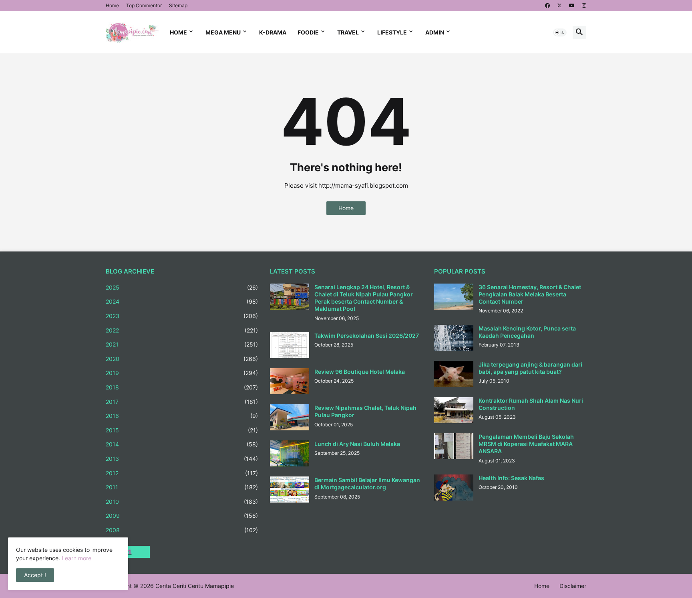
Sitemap (178, 5)
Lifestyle (392, 32)
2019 (182, 372)
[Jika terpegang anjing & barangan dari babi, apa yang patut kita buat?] (453, 374)
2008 (182, 530)
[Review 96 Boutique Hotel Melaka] (289, 381)
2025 (182, 287)
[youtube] (572, 5)
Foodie (308, 32)
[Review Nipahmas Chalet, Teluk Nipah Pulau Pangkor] (289, 417)
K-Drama (272, 32)
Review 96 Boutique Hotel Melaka (359, 371)
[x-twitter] (559, 5)
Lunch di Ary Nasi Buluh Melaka (357, 443)
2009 (182, 515)
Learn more (76, 558)
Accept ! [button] (35, 575)
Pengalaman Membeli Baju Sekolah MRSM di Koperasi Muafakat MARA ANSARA (526, 443)
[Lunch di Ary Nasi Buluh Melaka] (289, 453)
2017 (182, 401)
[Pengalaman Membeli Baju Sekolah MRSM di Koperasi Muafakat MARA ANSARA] (453, 446)
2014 (182, 444)
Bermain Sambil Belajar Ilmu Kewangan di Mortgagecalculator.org (367, 483)
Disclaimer (572, 585)
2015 (182, 430)
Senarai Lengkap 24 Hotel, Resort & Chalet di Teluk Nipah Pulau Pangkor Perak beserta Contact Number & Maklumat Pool (363, 298)
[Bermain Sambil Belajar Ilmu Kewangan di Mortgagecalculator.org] (289, 489)
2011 (182, 487)
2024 (182, 301)
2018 (182, 387)
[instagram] (584, 5)
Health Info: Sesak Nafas (511, 477)
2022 (182, 330)
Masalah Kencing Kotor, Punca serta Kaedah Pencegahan (527, 332)
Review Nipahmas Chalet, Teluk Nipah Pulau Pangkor (365, 411)
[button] (560, 32)
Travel (348, 32)
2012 (182, 473)
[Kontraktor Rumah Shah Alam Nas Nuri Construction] (453, 410)
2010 (182, 501)
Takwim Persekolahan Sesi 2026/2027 (366, 335)
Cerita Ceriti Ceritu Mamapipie (194, 585)
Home (112, 5)
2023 (182, 315)
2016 (182, 415)
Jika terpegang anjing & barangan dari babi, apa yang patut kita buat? (530, 368)
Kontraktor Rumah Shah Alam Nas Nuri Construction (531, 404)
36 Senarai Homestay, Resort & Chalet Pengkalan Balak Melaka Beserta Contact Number (530, 294)
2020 (182, 358)
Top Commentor (144, 5)
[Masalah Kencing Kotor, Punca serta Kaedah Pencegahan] (453, 338)
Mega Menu (223, 32)
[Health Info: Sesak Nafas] (453, 487)
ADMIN (434, 32)
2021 (182, 344)
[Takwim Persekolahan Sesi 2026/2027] (289, 345)
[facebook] (547, 5)
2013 (182, 458)
